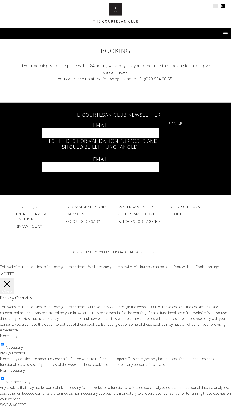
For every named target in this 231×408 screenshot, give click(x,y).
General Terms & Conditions (30, 216)
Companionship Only (86, 206)
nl (223, 6)
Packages (74, 214)
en (216, 6)
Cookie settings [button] (207, 266)
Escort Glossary (82, 221)
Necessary (14, 347)
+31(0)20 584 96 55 (154, 78)
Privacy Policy (28, 226)
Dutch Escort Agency (139, 221)
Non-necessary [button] (12, 370)
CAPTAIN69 (137, 252)
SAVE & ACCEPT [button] (13, 404)
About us (178, 214)
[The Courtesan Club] (115, 13)
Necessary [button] (8, 335)
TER (151, 252)
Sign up (175, 123)
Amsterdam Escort (136, 206)
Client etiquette (30, 206)
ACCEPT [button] (7, 273)
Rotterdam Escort (136, 214)
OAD (122, 252)
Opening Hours (184, 206)
